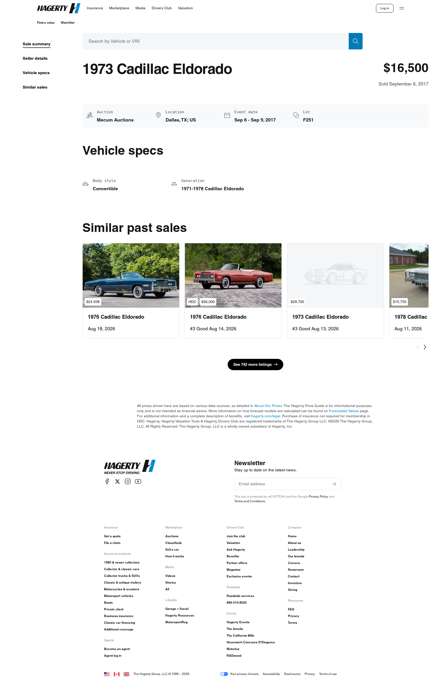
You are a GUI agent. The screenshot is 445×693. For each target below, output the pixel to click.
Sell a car (172, 549)
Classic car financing (119, 622)
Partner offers (237, 563)
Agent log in (112, 655)
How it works (174, 556)
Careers (294, 563)
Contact (293, 576)
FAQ (291, 609)
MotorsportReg (176, 622)
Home (292, 536)
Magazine (234, 569)
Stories (170, 582)
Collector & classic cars (121, 569)
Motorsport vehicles (118, 595)
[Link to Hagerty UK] (126, 673)
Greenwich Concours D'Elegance (251, 642)
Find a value (46, 22)
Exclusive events (239, 576)
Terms (292, 622)
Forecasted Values (344, 411)
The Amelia (235, 628)
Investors (295, 583)
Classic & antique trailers (122, 582)
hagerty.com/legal (265, 416)
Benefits (233, 556)
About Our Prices (268, 406)
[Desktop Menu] (401, 8)
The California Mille (240, 635)
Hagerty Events (238, 622)
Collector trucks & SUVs (122, 575)
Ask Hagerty (236, 549)
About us (294, 542)
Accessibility (271, 673)
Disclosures (292, 673)
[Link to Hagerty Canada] (116, 673)
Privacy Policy (318, 496)
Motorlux (233, 649)
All (167, 589)
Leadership (296, 549)
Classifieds (173, 542)
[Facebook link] (107, 481)
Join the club (236, 536)
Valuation (233, 542)
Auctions (171, 536)
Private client (113, 609)
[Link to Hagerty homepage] (130, 467)
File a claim (112, 542)
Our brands (296, 556)
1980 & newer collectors (122, 562)
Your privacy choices (244, 673)
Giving (292, 589)
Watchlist (67, 22)
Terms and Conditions (249, 501)
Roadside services (240, 595)
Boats (108, 602)
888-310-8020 (237, 602)
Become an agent (117, 649)
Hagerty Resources (179, 615)
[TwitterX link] (117, 481)
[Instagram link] (128, 481)
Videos (170, 575)
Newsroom (296, 569)
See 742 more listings (252, 364)
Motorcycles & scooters (121, 589)
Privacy (293, 616)
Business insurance (118, 616)
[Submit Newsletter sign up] (334, 484)
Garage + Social (177, 608)
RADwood (234, 655)
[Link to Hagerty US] (107, 673)
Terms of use (328, 673)
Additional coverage (118, 629)
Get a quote (112, 536)
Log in (384, 8)
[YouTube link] (138, 481)
